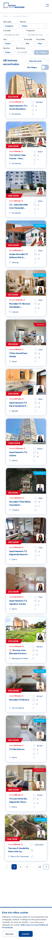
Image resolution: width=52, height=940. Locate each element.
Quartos (6, 48)
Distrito (23, 22)
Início (5, 16)
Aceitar (25, 934)
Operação (7, 22)
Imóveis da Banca (20, 16)
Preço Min (28, 39)
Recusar (10, 934)
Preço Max (40, 39)
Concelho (7, 31)
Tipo (5, 39)
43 (40, 866)
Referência (20, 48)
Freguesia (31, 31)
